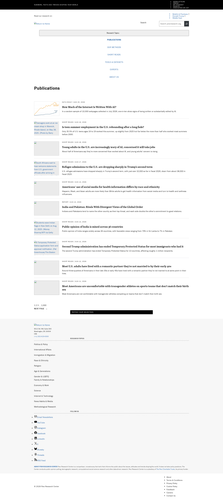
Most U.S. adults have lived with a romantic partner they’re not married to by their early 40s (116, 266)
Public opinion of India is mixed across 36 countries (92, 226)
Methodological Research (45, 406)
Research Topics (113, 33)
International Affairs (42, 349)
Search (143, 22)
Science (37, 390)
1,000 (43, 305)
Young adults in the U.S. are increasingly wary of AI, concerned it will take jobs (108, 147)
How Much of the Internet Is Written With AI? (89, 107)
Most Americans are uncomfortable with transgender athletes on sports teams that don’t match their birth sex (125, 287)
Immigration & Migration (44, 355)
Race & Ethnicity (41, 360)
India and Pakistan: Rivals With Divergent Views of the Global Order (102, 207)
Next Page (40, 308)
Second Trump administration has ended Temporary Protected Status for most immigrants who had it (123, 246)
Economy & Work (41, 385)
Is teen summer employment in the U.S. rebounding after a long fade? (103, 127)
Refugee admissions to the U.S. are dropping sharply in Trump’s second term (107, 167)
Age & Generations (42, 371)
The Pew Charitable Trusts (165, 469)
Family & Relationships (44, 379)
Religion (37, 365)
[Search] (186, 24)
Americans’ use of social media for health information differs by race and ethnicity (111, 187)
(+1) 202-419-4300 (41, 336)
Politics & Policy (41, 344)
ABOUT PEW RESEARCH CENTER (46, 466)
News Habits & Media (43, 401)
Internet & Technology (43, 396)
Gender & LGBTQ (41, 376)
